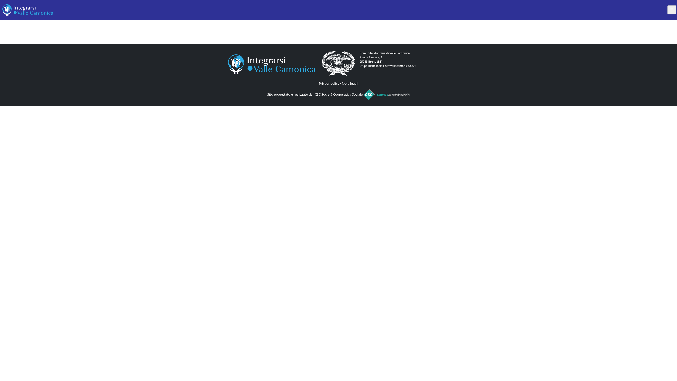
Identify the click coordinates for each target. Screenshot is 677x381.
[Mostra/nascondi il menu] (671, 9)
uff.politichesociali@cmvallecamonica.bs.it (388, 66)
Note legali (350, 83)
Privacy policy (329, 83)
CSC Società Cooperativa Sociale (339, 94)
